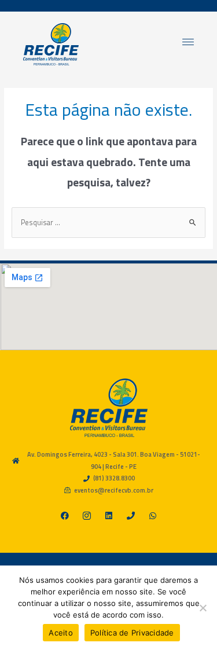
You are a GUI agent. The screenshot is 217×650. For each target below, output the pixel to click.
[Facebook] (65, 516)
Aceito (61, 632)
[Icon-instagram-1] (87, 516)
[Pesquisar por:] (109, 222)
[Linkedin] (109, 516)
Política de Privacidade (132, 632)
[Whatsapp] (153, 516)
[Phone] (131, 516)
